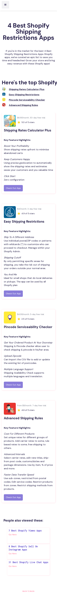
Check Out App (13, 188)
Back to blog (28, 591)
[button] (5, 4)
